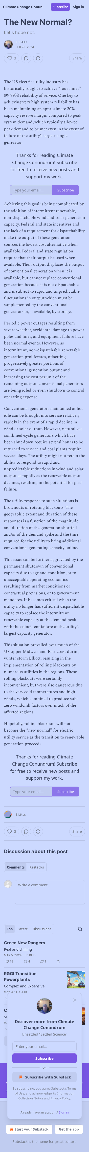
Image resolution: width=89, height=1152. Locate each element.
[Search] (80, 929)
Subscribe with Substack (48, 1077)
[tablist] (25, 867)
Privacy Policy (60, 1098)
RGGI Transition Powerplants (20, 976)
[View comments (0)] (26, 58)
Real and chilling (18, 949)
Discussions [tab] (42, 929)
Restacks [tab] (36, 867)
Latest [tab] (23, 929)
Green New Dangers (24, 942)
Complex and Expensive (24, 985)
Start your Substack (31, 1129)
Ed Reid (21, 42)
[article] (44, 952)
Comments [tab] (15, 867)
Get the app (69, 1129)
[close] (75, 1000)
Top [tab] (10, 929)
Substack (20, 1141)
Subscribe (60, 7)
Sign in (78, 7)
